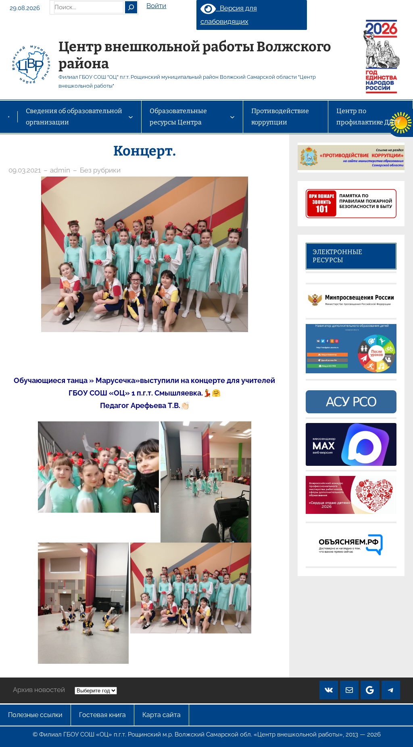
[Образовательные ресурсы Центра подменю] (232, 116)
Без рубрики (100, 170)
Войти (156, 6)
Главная (9, 116)
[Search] (131, 7)
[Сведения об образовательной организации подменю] (130, 116)
